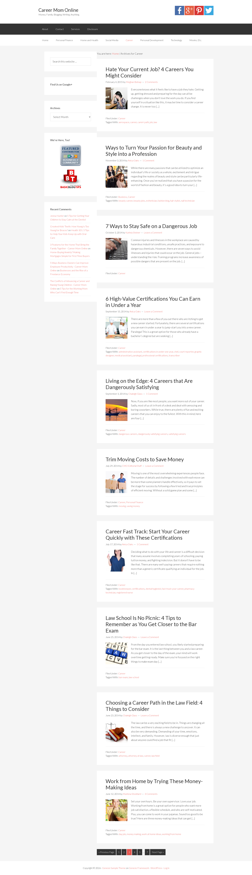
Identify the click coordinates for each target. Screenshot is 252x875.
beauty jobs (139, 200)
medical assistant (123, 355)
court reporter (186, 351)
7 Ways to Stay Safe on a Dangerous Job (151, 226)
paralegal (137, 355)
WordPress (156, 868)
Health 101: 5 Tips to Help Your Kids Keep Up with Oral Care (69, 234)
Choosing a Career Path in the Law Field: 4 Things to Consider (154, 705)
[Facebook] (179, 14)
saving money (133, 506)
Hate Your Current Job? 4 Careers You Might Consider (150, 72)
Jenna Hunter (57, 215)
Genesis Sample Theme (114, 868)
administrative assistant (130, 351)
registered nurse (125, 592)
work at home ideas (151, 834)
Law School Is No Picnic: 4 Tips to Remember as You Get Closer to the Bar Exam (151, 624)
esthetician (151, 200)
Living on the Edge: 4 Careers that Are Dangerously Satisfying (149, 384)
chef (176, 351)
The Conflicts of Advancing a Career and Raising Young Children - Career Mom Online (70, 285)
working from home (171, 834)
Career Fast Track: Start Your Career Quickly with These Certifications (148, 534)
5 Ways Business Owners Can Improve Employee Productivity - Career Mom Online (69, 266)
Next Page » (158, 852)
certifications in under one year (158, 351)
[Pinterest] (199, 14)
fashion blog (163, 200)
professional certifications (155, 355)
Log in (166, 868)
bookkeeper (125, 588)
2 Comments (151, 82)
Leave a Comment (153, 232)
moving (122, 506)
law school (134, 677)
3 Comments (151, 793)
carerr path (143, 122)
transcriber (174, 355)
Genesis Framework (139, 868)
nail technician (188, 200)
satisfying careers (177, 433)
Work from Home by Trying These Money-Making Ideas (154, 784)
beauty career (126, 200)
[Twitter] (209, 14)
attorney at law (135, 755)
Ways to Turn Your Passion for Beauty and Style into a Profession (154, 150)
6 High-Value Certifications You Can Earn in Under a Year (153, 301)
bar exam (123, 677)
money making (134, 834)
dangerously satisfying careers (153, 433)
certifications (138, 588)
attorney (123, 755)
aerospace (124, 122)
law (155, 122)
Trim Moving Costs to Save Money (145, 459)
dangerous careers (128, 433)
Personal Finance (134, 502)
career (133, 122)
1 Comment (148, 160)
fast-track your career (173, 588)
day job (122, 834)
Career (121, 118)
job (151, 122)
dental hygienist (153, 588)
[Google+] (189, 14)
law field (156, 755)
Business (122, 196)
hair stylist (175, 200)
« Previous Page (106, 852)
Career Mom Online (58, 10)
